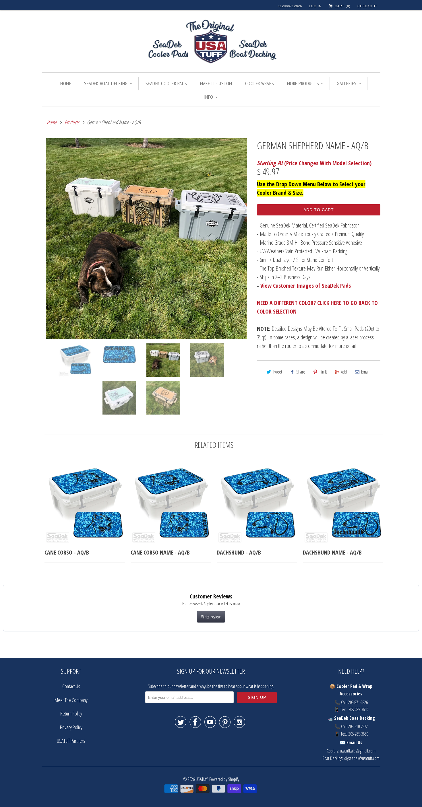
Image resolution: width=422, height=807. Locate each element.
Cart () (342, 6)
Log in (315, 6)
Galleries (347, 83)
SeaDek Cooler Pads (166, 83)
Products (72, 122)
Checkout (367, 6)
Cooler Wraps (259, 83)
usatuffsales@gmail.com (357, 751)
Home (65, 83)
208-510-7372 (358, 726)
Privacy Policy (71, 727)
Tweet (277, 372)
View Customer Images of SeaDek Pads (305, 285)
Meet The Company (71, 700)
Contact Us (71, 686)
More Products (303, 83)
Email (365, 372)
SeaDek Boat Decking (106, 83)
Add (344, 372)
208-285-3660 (358, 709)
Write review (210, 616)
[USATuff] (211, 42)
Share (300, 372)
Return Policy (71, 713)
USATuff (201, 779)
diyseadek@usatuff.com (362, 758)
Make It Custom (216, 83)
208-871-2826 (358, 702)
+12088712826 (290, 6)
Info (208, 97)
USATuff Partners (71, 740)
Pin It (323, 372)
